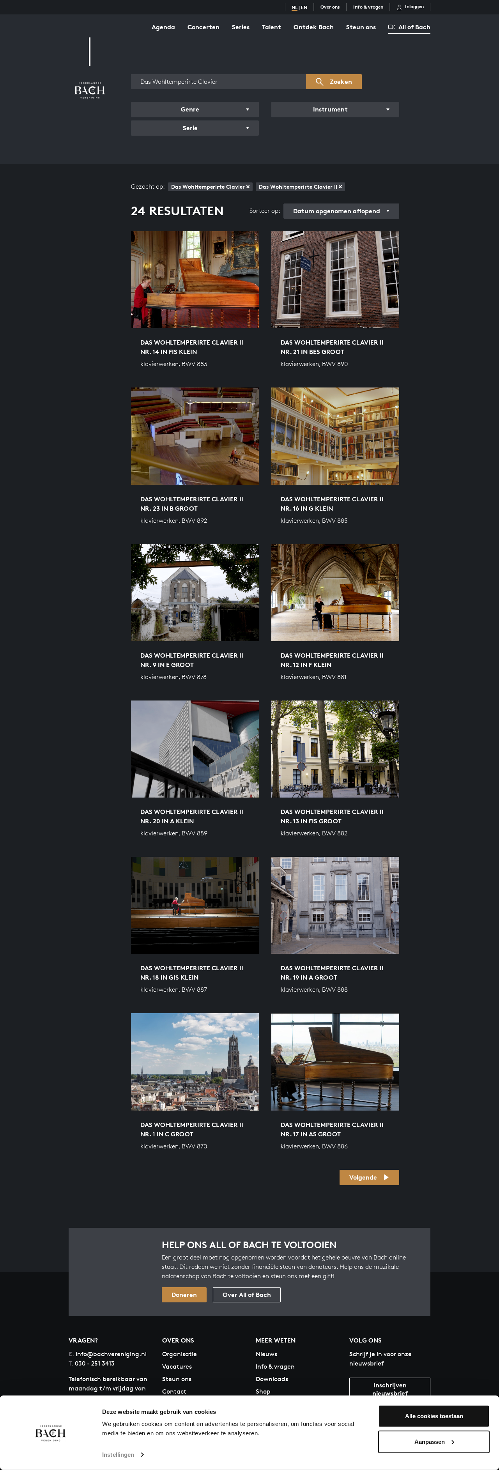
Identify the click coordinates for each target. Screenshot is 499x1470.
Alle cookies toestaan (434, 1416)
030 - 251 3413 (92, 1363)
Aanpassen (429, 1441)
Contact (174, 1391)
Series (241, 27)
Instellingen (118, 1454)
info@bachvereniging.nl (108, 1354)
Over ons (330, 7)
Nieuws (266, 1354)
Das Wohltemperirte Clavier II (298, 186)
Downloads (272, 1379)
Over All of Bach (247, 1294)
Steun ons (361, 27)
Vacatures (177, 1366)
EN (304, 7)
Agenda (163, 27)
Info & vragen (368, 7)
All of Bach (414, 27)
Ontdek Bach (314, 27)
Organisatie (179, 1354)
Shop (263, 1391)
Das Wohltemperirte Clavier (208, 186)
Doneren (184, 1294)
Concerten (203, 27)
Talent (271, 27)
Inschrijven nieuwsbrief (390, 1389)
